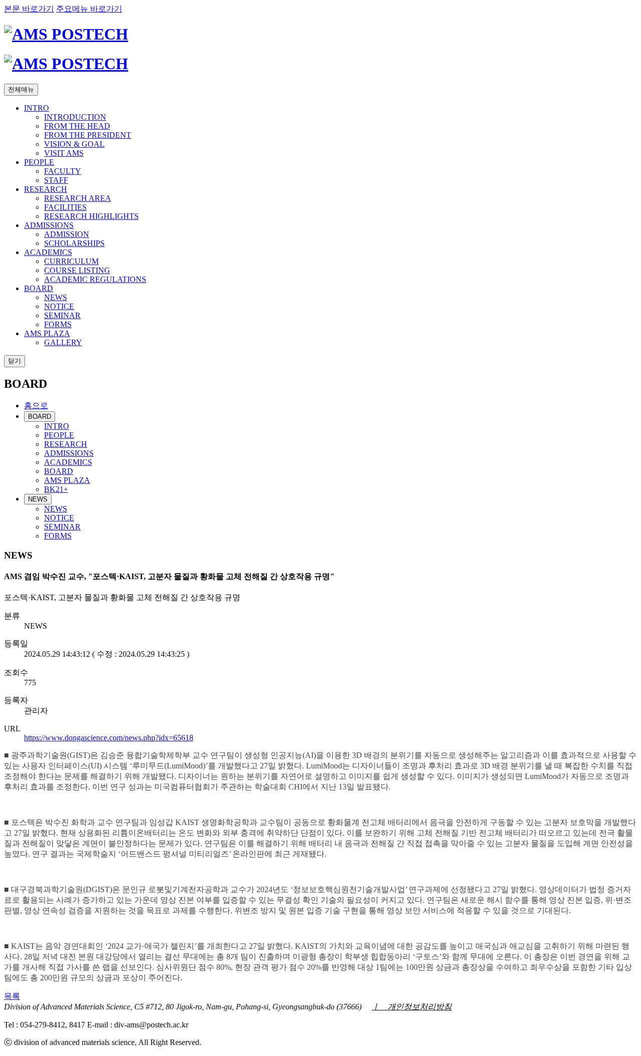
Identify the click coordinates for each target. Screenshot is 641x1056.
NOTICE (59, 306)
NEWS (55, 297)
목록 (12, 996)
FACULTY (62, 171)
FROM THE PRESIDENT (87, 135)
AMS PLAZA (47, 333)
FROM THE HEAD (77, 126)
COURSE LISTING (77, 270)
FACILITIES (65, 207)
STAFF (56, 180)
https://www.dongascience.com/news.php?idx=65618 (108, 737)
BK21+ (56, 489)
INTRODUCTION (75, 117)
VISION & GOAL (74, 144)
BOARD (38, 288)
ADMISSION (66, 234)
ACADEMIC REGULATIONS (95, 279)
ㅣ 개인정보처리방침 (412, 1006)
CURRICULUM (71, 261)
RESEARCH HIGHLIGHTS (91, 216)
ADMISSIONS (49, 225)
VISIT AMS (64, 153)
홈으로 (36, 405)
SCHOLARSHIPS (74, 243)
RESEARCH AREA (77, 198)
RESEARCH (45, 189)
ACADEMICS (48, 252)
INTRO (36, 108)
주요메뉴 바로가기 (89, 9)
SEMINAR (62, 315)
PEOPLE (39, 162)
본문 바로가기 (29, 9)
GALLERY (63, 342)
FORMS (58, 324)
